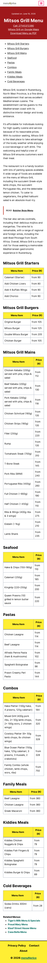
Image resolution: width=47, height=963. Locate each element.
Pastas (11, 62)
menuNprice (29, 957)
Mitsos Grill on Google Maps (23, 29)
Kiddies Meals (14, 76)
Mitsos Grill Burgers (18, 48)
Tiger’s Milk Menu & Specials (24, 920)
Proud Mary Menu (18, 924)
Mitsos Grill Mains (17, 53)
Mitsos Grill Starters (18, 43)
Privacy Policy (17, 945)
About (23, 950)
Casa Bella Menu (17, 932)
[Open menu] (41, 3)
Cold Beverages (16, 81)
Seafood (12, 57)
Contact (34, 945)
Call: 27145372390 (23, 25)
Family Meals (14, 72)
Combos (12, 67)
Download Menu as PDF (23, 33)
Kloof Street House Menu (22, 928)
